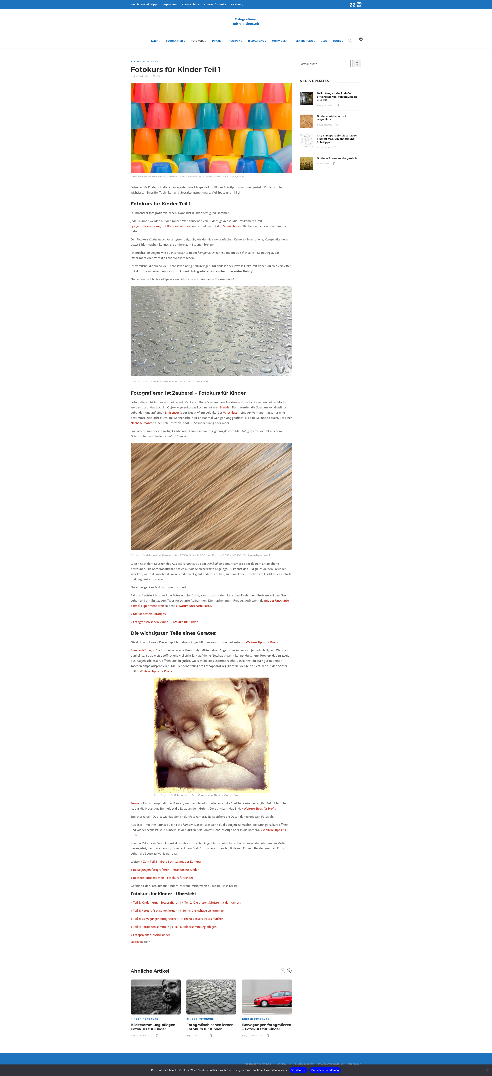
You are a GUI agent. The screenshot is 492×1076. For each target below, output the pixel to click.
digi (133, 76)
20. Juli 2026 (323, 147)
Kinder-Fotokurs (144, 61)
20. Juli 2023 (142, 76)
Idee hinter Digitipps (144, 4)
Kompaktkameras (179, 226)
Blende (224, 407)
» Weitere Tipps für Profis (261, 642)
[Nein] (487, 1070)
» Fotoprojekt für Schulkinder (150, 935)
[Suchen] (356, 63)
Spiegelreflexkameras (145, 226)
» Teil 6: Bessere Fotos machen (202, 919)
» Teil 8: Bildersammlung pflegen (194, 927)
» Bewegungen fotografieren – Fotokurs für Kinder (165, 869)
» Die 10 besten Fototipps (148, 614)
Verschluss (230, 412)
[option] (156, 1007)
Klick (154, 40)
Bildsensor (172, 412)
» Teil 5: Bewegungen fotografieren (154, 919)
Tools (337, 40)
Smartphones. (232, 226)
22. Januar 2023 (255, 1035)
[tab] (314, 81)
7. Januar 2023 (198, 1035)
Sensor (135, 803)
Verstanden (298, 1070)
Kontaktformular (215, 4)
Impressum (170, 4)
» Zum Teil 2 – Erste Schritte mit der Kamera (171, 861)
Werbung (237, 4)
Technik (234, 40)
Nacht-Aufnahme (142, 423)
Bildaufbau (256, 40)
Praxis (216, 40)
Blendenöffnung (141, 650)
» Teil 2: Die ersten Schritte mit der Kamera (211, 902)
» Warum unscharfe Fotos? (194, 606)
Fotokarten (174, 40)
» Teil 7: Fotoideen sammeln (150, 927)
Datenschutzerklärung (325, 1070)
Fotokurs (197, 40)
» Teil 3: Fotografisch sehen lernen (154, 910)
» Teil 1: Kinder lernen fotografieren (155, 902)
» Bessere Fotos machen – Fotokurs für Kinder (162, 878)
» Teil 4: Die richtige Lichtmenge (202, 910)
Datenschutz (190, 4)
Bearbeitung (304, 40)
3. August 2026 (324, 124)
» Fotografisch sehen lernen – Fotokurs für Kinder (164, 622)
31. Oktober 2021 (144, 1035)
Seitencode (136, 941)
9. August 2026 (324, 105)
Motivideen (280, 40)
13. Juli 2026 (323, 163)
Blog (324, 40)
